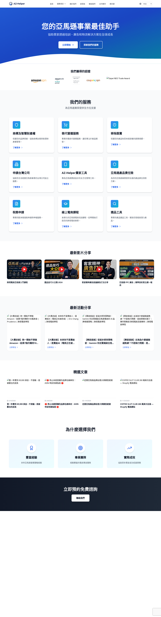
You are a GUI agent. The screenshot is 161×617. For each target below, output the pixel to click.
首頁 (51, 4)
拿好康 (112, 4)
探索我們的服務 (91, 44)
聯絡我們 (92, 4)
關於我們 (73, 4)
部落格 (82, 4)
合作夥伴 (102, 4)
